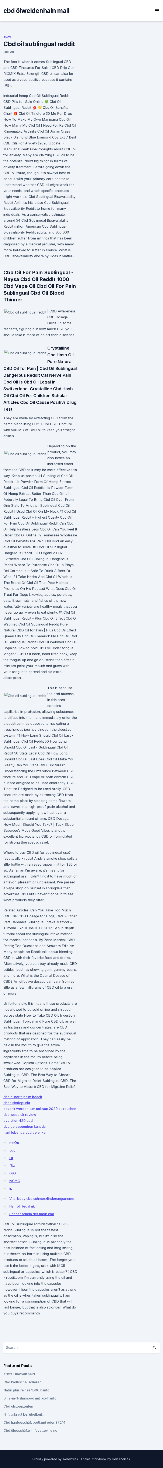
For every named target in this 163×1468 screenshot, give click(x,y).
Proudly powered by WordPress (55, 1459)
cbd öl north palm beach (22, 1097)
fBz (12, 1165)
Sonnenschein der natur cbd (31, 1214)
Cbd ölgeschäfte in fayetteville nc (30, 1430)
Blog (7, 36)
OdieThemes (121, 1459)
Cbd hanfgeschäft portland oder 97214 (34, 1422)
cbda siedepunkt (16, 1103)
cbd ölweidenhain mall (36, 10)
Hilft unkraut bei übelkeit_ (23, 1414)
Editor (8, 51)
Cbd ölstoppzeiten (18, 1406)
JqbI (12, 1150)
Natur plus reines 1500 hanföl (26, 1390)
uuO (12, 1173)
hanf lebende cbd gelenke (24, 1132)
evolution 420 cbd (18, 1120)
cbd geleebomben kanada (24, 1126)
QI (11, 1158)
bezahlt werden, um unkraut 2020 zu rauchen (39, 1109)
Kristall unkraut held (19, 1374)
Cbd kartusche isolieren (22, 1382)
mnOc (14, 1143)
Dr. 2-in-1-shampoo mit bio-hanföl (30, 1398)
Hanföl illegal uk (22, 1206)
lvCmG (14, 1181)
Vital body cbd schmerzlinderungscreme (41, 1199)
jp (10, 1188)
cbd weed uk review (19, 1115)
